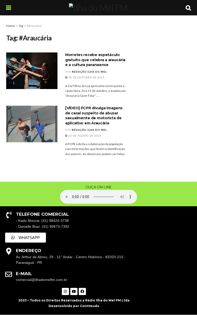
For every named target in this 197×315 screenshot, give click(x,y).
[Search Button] (188, 7)
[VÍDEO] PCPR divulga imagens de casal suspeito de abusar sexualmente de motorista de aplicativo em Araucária (94, 115)
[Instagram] (65, 291)
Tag (20, 26)
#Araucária (34, 26)
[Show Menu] (8, 7)
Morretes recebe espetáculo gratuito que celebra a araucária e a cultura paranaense (95, 59)
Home (10, 26)
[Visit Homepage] (98, 7)
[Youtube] (73, 291)
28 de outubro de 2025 (86, 77)
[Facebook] (82, 291)
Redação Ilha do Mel (89, 71)
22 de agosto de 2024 (84, 135)
